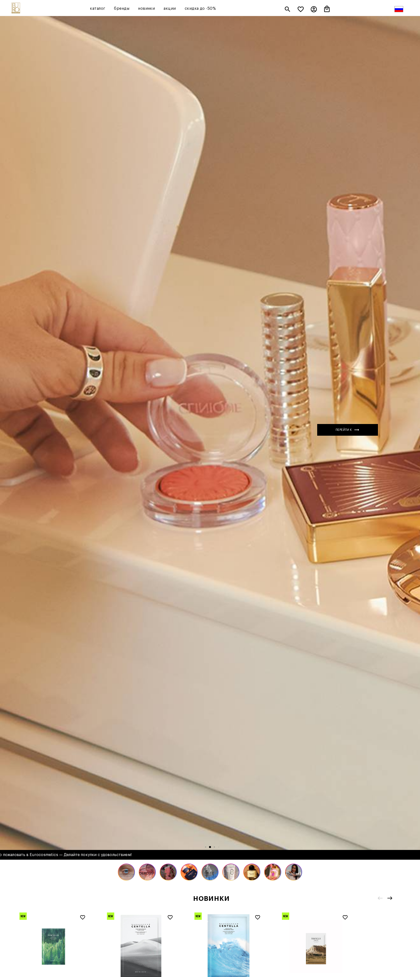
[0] (300, 10)
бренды (121, 8)
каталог (97, 8)
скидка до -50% (200, 8)
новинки (146, 8)
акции (170, 8)
